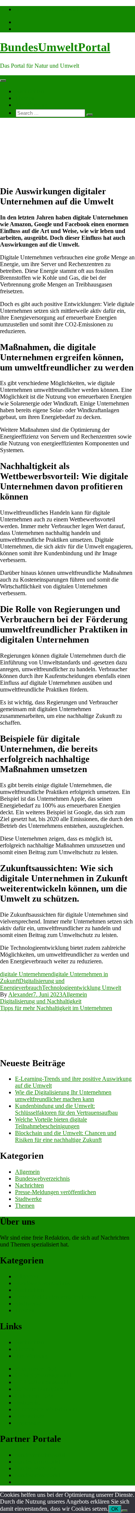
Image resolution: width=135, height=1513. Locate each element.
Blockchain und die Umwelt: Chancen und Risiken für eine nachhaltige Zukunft (65, 1136)
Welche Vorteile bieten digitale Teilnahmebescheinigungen (51, 1122)
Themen (24, 98)
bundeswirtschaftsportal (43, 1482)
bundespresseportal (37, 1475)
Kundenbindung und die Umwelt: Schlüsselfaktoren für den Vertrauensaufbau (66, 1109)
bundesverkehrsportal (40, 1455)
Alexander (20, 994)
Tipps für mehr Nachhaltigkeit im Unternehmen (56, 1008)
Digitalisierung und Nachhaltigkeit (40, 1001)
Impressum (28, 1423)
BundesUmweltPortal (55, 47)
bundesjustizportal (36, 1468)
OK (114, 1509)
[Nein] (125, 1511)
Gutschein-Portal (35, 1396)
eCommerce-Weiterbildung (47, 1409)
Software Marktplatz (39, 1389)
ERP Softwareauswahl (41, 1382)
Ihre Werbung (31, 105)
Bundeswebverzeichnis (42, 1178)
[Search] (90, 115)
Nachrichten (29, 91)
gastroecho (27, 1402)
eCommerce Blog (36, 1368)
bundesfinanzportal (37, 1461)
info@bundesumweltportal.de (50, 9)
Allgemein (74, 994)
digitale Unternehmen (25, 974)
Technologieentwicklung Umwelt (81, 987)
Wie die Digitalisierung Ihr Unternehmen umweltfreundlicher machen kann (63, 1095)
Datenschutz (29, 1416)
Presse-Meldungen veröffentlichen (55, 1192)
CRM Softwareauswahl (43, 1375)
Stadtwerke (28, 1199)
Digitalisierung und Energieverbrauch (32, 984)
